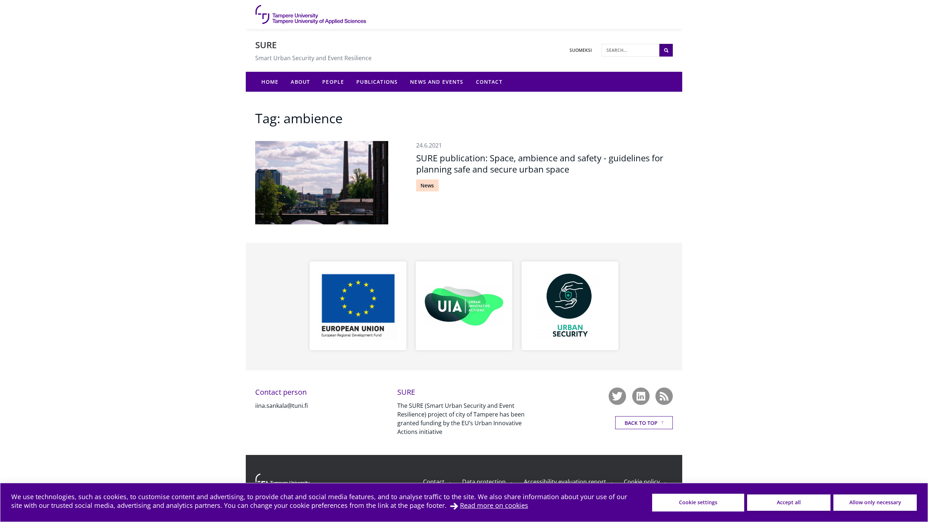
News (427, 185)
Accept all (789, 502)
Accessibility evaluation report (568, 482)
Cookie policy (645, 482)
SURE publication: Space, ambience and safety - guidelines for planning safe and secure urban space (539, 163)
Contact (437, 482)
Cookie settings (698, 502)
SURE (266, 45)
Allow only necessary (875, 502)
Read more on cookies (494, 505)
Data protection (487, 482)
